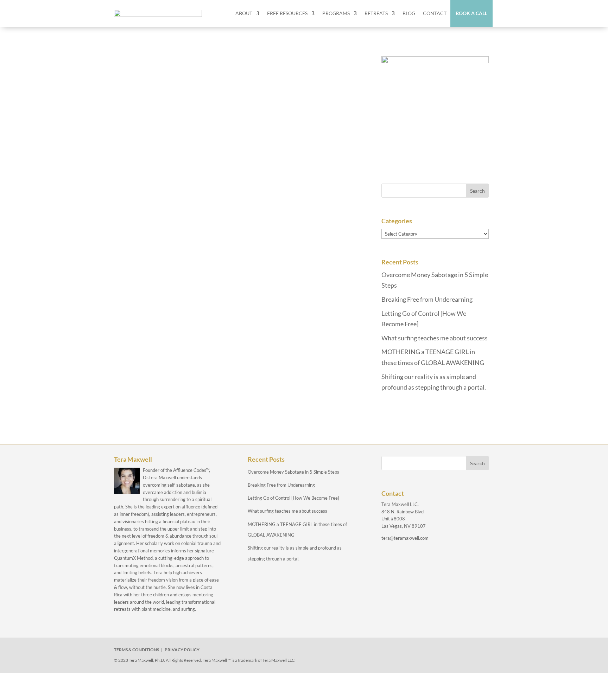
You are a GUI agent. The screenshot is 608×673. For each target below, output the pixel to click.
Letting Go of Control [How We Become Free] (293, 498)
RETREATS (376, 13)
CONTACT (434, 13)
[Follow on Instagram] (424, 651)
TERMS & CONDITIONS (136, 649)
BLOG (409, 13)
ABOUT (243, 13)
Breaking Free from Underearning (427, 299)
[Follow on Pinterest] (456, 651)
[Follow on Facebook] (392, 651)
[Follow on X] (408, 651)
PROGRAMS (336, 13)
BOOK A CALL (471, 13)
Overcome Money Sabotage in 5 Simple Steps (293, 472)
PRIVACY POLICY (182, 649)
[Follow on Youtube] (440, 651)
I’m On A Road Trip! (161, 82)
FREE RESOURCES (287, 13)
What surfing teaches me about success (434, 338)
